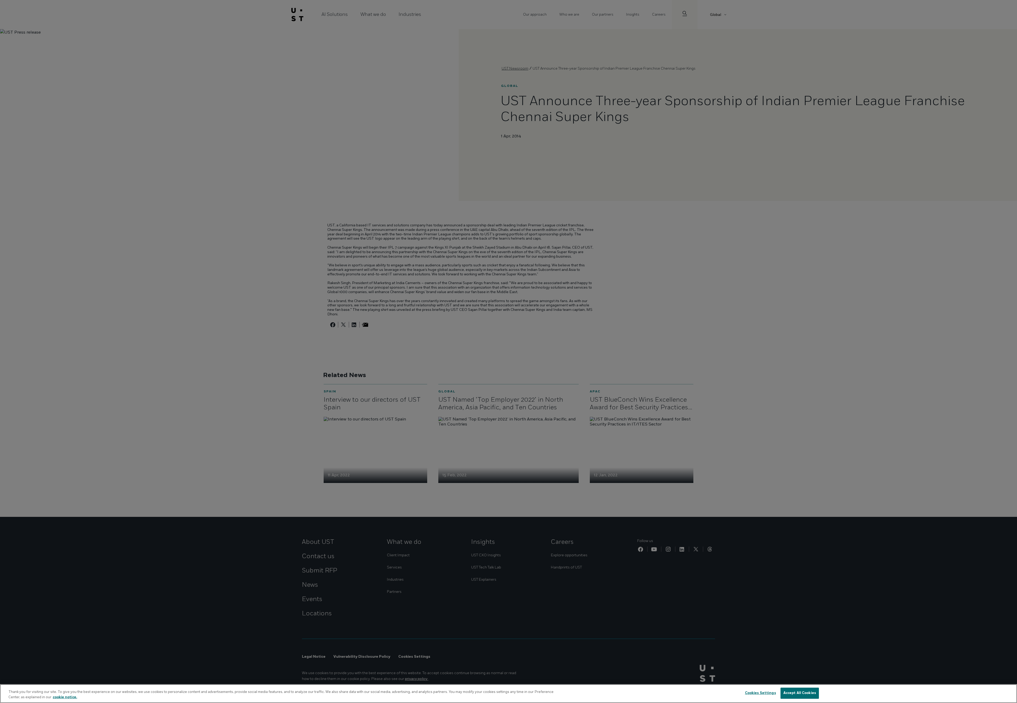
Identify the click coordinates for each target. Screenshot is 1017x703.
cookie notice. (65, 697)
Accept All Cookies (799, 693)
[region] (508, 693)
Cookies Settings (760, 693)
